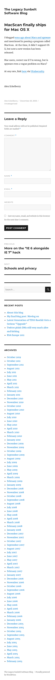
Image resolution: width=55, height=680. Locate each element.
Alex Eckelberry (11, 101)
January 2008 (14, 530)
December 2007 (15, 533)
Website (8, 202)
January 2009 (14, 484)
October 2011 (13, 361)
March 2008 (13, 522)
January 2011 (13, 394)
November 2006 (15, 582)
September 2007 (15, 545)
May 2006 (12, 605)
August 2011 (13, 368)
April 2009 (12, 473)
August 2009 (13, 458)
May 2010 (12, 424)
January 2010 (14, 439)
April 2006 (12, 608)
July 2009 (12, 462)
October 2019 (14, 357)
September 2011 (15, 364)
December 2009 (15, 443)
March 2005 (13, 657)
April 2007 (12, 563)
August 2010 (13, 413)
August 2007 (13, 548)
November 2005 (15, 627)
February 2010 (14, 436)
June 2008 (12, 511)
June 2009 (12, 466)
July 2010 (11, 417)
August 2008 (13, 503)
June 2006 (12, 601)
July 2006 (12, 597)
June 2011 (12, 376)
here (24, 71)
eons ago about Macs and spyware (33, 37)
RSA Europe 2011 (15, 335)
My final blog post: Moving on (23, 316)
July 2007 (12, 552)
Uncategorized (10, 104)
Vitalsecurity (37, 71)
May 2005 (12, 650)
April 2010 (12, 428)
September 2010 (15, 409)
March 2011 (13, 387)
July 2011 (11, 372)
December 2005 (15, 623)
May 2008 (12, 515)
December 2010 (15, 398)
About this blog (15, 312)
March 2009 (13, 477)
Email (8, 189)
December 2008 (15, 488)
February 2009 (14, 481)
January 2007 (14, 575)
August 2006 (13, 593)
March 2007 (13, 567)
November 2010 (15, 402)
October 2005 (14, 631)
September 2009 (16, 454)
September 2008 (15, 500)
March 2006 (13, 612)
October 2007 (14, 541)
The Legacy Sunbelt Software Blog (20, 11)
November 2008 (15, 492)
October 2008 (14, 496)
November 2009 (15, 447)
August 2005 (13, 638)
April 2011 (12, 383)
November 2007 (15, 537)
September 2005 (15, 635)
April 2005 (12, 653)
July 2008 (12, 507)
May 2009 (12, 469)
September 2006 (16, 590)
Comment (10, 135)
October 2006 (14, 586)
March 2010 (13, 432)
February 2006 (14, 616)
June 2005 (12, 646)
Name (8, 176)
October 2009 (14, 451)
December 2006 (15, 578)
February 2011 (14, 391)
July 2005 (12, 642)
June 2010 (12, 421)
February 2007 (14, 571)
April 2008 (12, 518)
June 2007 (12, 556)
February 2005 (14, 661)
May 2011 (12, 379)
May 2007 (12, 560)
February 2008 (14, 526)
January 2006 (14, 620)
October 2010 (14, 406)
